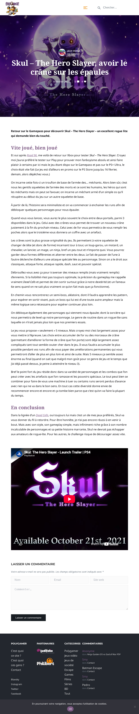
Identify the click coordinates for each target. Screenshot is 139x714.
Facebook (16, 693)
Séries (68, 684)
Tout (67, 693)
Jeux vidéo (73, 50)
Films (67, 679)
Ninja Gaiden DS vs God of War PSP (104, 654)
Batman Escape (92, 668)
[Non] (134, 706)
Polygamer (71, 651)
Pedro (86, 685)
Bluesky (15, 679)
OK (70, 709)
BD (66, 689)
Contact (16, 670)
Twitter (14, 688)
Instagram (16, 684)
